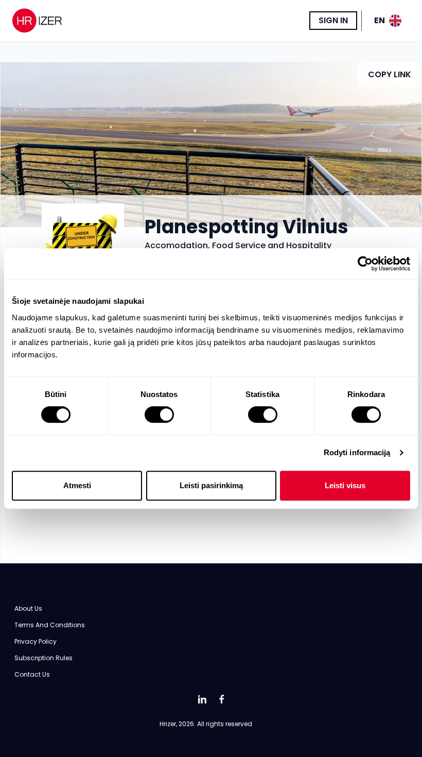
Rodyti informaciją (357, 452)
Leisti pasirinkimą (211, 485)
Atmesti (77, 485)
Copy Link (389, 74)
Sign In (333, 20)
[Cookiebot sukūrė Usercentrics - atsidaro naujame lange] (365, 263)
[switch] (159, 414)
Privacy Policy (35, 641)
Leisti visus (345, 485)
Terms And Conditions (49, 625)
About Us (28, 608)
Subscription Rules (43, 657)
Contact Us (32, 674)
